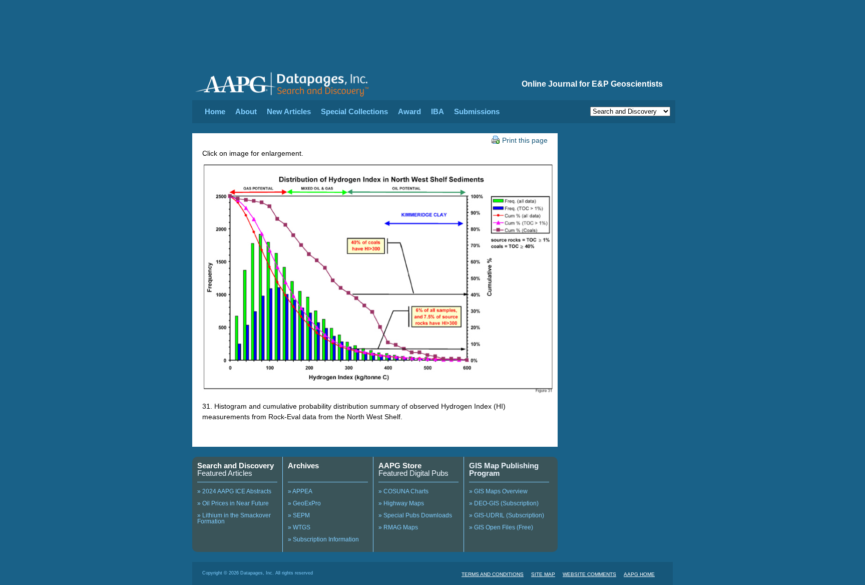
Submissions (477, 111)
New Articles (289, 111)
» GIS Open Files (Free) (501, 527)
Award (409, 111)
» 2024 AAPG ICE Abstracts (234, 491)
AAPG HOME (639, 574)
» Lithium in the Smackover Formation (234, 518)
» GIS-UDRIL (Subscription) (506, 515)
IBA (437, 111)
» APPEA (300, 491)
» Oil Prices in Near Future (233, 503)
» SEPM (299, 515)
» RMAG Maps (398, 527)
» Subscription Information (323, 539)
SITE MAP (543, 574)
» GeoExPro (304, 503)
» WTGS (299, 527)
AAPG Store (399, 465)
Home (215, 111)
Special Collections (354, 111)
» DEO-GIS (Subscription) (504, 503)
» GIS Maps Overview (498, 491)
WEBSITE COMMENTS (589, 574)
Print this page (525, 140)
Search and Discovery (235, 465)
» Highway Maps (401, 503)
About (246, 111)
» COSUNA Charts (403, 491)
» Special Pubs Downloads (415, 515)
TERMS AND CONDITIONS (493, 574)
